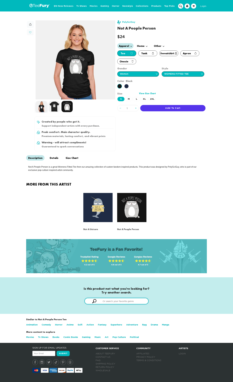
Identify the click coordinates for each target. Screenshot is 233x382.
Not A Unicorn (90, 229)
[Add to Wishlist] (30, 32)
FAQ (98, 360)
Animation (32, 324)
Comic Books (70, 337)
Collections (142, 6)
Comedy (46, 324)
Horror (115, 6)
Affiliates (142, 354)
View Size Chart (147, 93)
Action (90, 324)
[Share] (30, 27)
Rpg (144, 324)
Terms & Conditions (148, 360)
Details (54, 158)
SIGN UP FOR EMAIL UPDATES (49, 347)
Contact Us (103, 357)
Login (203, 6)
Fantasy (102, 324)
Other (158, 46)
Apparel (124, 46)
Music (98, 337)
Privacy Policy (145, 357)
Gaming (104, 6)
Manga (165, 324)
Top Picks (169, 6)
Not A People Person (128, 229)
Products (156, 6)
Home (141, 46)
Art (106, 337)
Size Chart (72, 158)
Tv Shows (81, 6)
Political (134, 337)
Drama (154, 324)
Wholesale (103, 370)
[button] (30, 32)
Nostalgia (127, 6)
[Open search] (180, 6)
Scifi (80, 324)
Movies (93, 6)
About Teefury (105, 354)
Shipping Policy (105, 364)
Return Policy (105, 367)
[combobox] (116, 301)
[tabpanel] (75, 59)
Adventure (132, 324)
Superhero (116, 324)
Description (35, 158)
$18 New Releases (63, 6)
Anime (70, 324)
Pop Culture (119, 337)
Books (55, 337)
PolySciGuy (128, 22)
